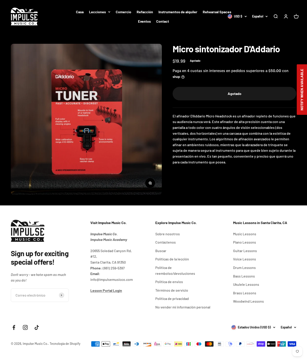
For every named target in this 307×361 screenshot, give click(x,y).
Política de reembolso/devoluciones (175, 270)
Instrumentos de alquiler (177, 12)
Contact (162, 21)
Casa (80, 12)
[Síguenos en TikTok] (37, 327)
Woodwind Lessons (248, 301)
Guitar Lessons (245, 251)
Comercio (123, 12)
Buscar (160, 251)
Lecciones (97, 12)
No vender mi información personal (182, 307)
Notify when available (302, 89)
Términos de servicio (171, 290)
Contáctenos (165, 242)
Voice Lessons (244, 259)
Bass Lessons (244, 276)
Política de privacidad (172, 298)
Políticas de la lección (172, 259)
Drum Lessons (244, 267)
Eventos (144, 21)
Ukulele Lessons (246, 284)
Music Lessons (244, 234)
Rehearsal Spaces (217, 12)
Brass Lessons (244, 293)
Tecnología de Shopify (65, 344)
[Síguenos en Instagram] (25, 327)
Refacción (145, 12)
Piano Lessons (244, 242)
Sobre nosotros (167, 234)
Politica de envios (169, 282)
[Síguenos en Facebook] (14, 327)
